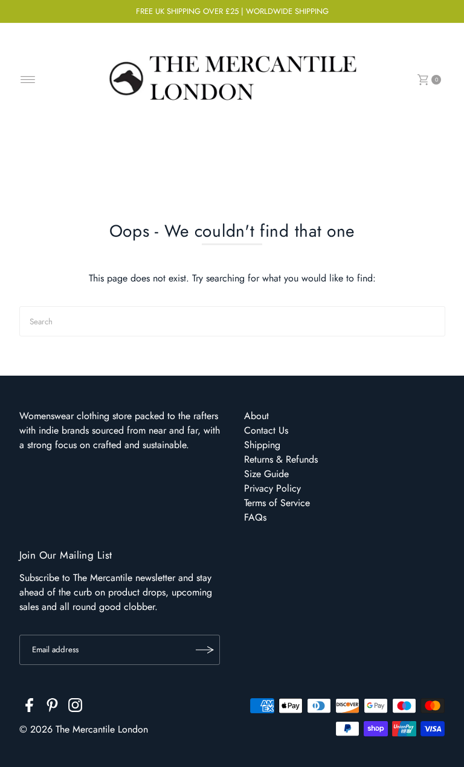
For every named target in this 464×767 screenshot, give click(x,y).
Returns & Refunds (281, 459)
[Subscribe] (205, 650)
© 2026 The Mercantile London (83, 729)
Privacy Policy (272, 488)
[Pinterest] (52, 707)
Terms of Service (277, 503)
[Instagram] (75, 707)
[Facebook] (29, 707)
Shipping (262, 445)
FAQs (255, 517)
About (256, 416)
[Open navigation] (28, 80)
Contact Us (266, 430)
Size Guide (266, 474)
